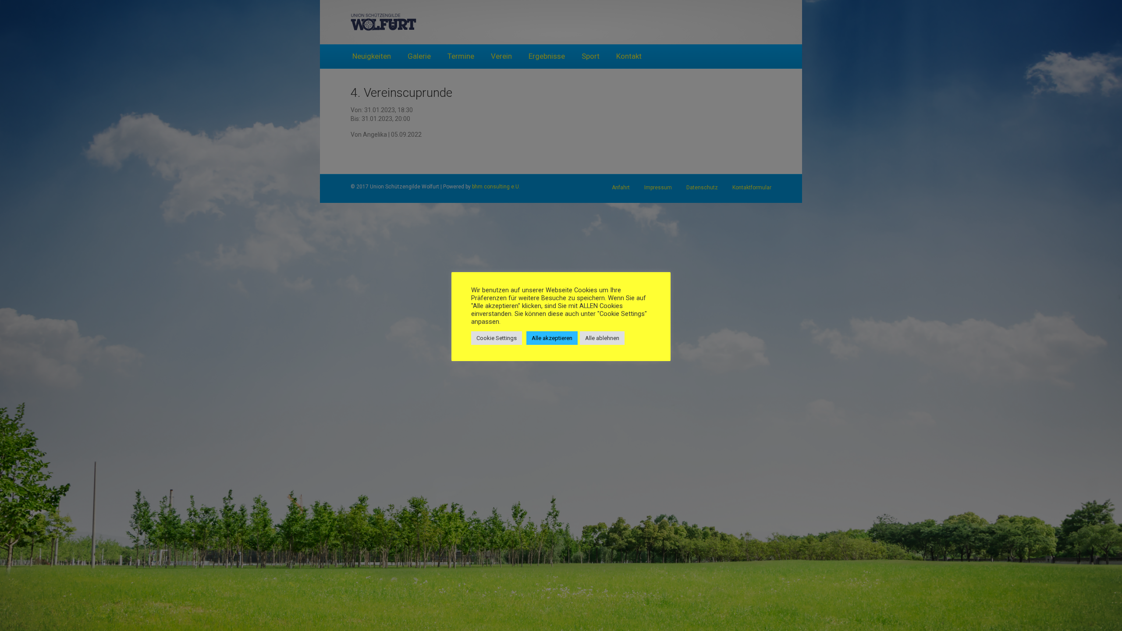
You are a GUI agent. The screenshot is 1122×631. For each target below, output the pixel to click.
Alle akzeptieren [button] (552, 338)
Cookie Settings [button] (496, 338)
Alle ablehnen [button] (602, 338)
